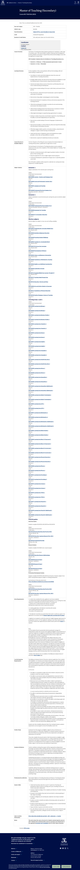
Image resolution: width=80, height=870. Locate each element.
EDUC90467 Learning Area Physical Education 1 (39, 457)
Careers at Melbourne (16, 851)
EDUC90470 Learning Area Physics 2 (37, 470)
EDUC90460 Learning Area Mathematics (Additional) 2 (41, 426)
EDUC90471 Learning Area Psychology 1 (38, 475)
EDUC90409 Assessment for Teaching (37, 210)
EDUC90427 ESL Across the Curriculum (37, 246)
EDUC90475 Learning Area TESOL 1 (37, 492)
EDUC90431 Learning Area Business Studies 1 (39, 315)
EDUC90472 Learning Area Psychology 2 (38, 479)
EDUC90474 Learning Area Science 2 (37, 488)
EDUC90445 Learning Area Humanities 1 (38, 377)
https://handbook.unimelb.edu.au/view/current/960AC (41, 581)
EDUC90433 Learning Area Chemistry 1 (37, 324)
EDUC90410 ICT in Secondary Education (38, 214)
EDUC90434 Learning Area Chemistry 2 (37, 328)
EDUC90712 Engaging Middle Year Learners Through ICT (41, 273)
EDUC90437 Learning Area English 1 (37, 341)
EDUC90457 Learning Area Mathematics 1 (38, 412)
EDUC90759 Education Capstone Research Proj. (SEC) (41, 536)
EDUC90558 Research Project (35, 564)
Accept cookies (56, 866)
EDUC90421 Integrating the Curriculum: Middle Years (41, 228)
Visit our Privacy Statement (45, 867)
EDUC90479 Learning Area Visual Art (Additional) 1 (40, 510)
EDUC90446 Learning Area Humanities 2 (38, 381)
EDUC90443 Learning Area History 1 (37, 368)
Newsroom (13, 857)
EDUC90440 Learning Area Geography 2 (38, 355)
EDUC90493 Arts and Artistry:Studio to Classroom (40, 286)
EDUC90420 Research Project (35, 559)
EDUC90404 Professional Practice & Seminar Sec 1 (40, 190)
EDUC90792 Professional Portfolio (36, 540)
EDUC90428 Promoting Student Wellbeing (38, 237)
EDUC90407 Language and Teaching (37, 186)
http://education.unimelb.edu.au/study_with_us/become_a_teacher (45, 816)
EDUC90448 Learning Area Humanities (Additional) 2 (41, 390)
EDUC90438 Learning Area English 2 (37, 346)
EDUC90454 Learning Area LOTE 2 (36, 408)
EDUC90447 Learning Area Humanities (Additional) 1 (41, 386)
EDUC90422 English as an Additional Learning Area (40, 264)
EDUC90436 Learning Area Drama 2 (37, 337)
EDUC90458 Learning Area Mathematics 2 (38, 417)
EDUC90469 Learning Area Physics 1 (37, 466)
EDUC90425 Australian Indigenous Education (39, 233)
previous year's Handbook (42, 823)
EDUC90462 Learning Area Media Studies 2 (38, 435)
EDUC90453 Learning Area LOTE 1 (36, 404)
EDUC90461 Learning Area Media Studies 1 (38, 430)
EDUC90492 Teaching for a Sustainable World (39, 242)
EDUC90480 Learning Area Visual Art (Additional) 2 (40, 514)
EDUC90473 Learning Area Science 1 (37, 483)
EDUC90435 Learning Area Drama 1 (37, 332)
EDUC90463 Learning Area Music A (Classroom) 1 (40, 439)
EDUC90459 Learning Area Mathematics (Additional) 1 (41, 421)
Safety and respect (15, 854)
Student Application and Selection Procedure (53, 615)
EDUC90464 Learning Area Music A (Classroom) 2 (40, 443)
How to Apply (37, 655)
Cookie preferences (66, 866)
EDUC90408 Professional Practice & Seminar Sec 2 (40, 205)
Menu (78, 3)
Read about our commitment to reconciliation (22, 843)
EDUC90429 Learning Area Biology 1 (37, 306)
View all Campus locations (37, 860)
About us (13, 848)
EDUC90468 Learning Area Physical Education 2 (39, 461)
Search (75, 3)
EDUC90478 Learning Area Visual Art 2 (37, 506)
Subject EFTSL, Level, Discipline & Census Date (44, 32)
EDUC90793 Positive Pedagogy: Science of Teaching (41, 295)
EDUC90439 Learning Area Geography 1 (38, 350)
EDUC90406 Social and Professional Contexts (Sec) (40, 181)
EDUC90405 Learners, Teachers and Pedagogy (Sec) (41, 177)
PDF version (27, 828)
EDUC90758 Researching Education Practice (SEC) (40, 531)
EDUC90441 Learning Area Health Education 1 (39, 359)
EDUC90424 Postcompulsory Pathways (37, 250)
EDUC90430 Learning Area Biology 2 (37, 310)
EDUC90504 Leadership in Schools (36, 268)
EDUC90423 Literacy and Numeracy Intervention (40, 255)
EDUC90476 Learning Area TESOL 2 (37, 497)
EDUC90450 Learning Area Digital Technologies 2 (40, 399)
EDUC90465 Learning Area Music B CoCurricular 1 (40, 448)
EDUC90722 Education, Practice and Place (38, 281)
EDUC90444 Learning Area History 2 (37, 372)
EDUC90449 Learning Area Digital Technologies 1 (40, 395)
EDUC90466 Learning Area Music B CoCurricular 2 (40, 452)
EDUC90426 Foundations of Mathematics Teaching (40, 259)
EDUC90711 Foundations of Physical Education (39, 290)
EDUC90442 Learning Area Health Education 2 (39, 364)
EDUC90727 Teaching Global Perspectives (38, 277)
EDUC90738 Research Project (35, 568)
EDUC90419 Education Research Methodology (39, 555)
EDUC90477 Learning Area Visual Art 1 (37, 501)
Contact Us (23, 48)
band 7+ (62, 621)
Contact (13, 860)
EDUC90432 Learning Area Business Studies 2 (39, 319)
